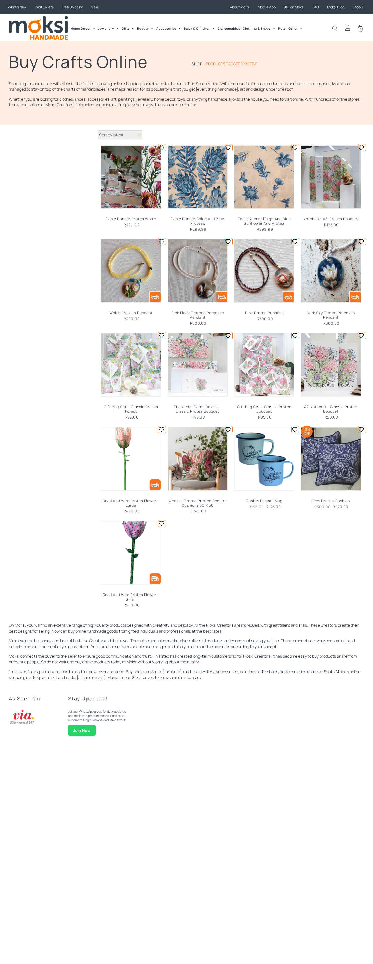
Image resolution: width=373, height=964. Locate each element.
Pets (282, 28)
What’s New (17, 7)
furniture (172, 671)
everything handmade (216, 89)
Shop (197, 63)
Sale (94, 7)
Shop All (358, 7)
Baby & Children (197, 28)
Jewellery (106, 28)
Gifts (126, 28)
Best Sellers (44, 7)
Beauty (143, 28)
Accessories (166, 28)
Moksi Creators (59, 104)
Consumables (229, 28)
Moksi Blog (335, 7)
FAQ (315, 7)
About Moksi (240, 7)
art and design (91, 677)
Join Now (82, 730)
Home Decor (81, 28)
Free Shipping (72, 7)
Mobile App (267, 7)
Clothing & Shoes (257, 28)
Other (293, 28)
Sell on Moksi (294, 7)
